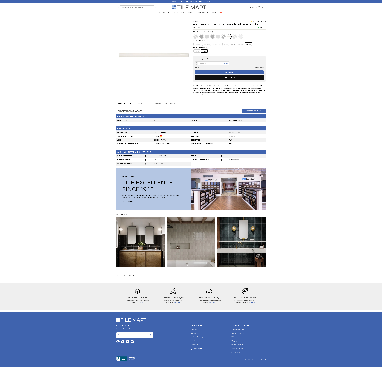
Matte (197, 51)
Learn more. (139, 302)
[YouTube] (132, 341)
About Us (194, 329)
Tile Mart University (207, 13)
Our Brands (194, 333)
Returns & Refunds (237, 344)
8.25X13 (197, 44)
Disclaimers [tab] (170, 104)
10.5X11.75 (216, 44)
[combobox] (137, 7)
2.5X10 (240, 44)
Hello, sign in (252, 7)
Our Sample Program (238, 329)
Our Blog (194, 341)
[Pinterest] (127, 341)
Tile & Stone (164, 13)
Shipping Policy (236, 341)
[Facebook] (122, 341)
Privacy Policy (235, 352)
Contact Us (194, 344)
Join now (252, 302)
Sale (221, 13)
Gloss (204, 51)
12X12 (226, 44)
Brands (191, 13)
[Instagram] (118, 341)
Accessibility (198, 349)
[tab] (187, 265)
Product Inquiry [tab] (154, 104)
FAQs (233, 337)
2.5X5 (233, 44)
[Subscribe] (150, 335)
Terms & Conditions (237, 348)
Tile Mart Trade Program (239, 333)
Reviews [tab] (139, 104)
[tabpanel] (191, 136)
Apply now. (177, 302)
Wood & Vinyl (179, 13)
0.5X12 (248, 44)
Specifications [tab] (125, 104)
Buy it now (229, 77)
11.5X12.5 (206, 44)
